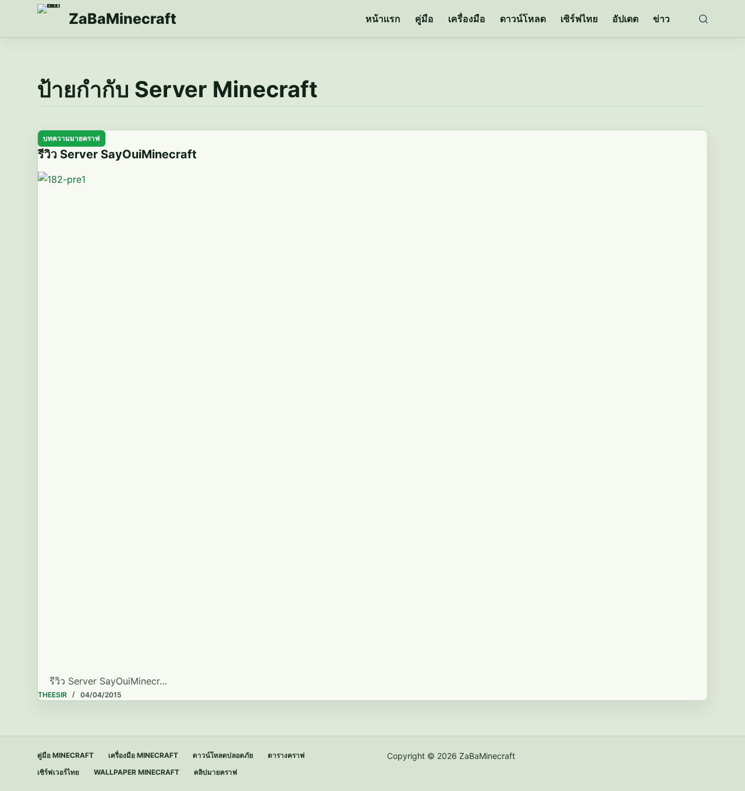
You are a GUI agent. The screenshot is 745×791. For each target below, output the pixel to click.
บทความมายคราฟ (71, 138)
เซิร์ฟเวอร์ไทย (58, 772)
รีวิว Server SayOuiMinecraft (117, 154)
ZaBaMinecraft (122, 18)
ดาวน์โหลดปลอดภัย (223, 755)
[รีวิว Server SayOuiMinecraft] (372, 423)
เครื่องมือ (466, 18)
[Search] (703, 19)
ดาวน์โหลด (523, 18)
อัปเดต (625, 18)
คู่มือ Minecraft (65, 755)
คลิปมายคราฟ (215, 772)
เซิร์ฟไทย (579, 18)
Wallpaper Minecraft (136, 772)
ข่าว (661, 18)
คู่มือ (424, 18)
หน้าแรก (383, 18)
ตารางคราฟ (286, 755)
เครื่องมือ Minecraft (143, 755)
